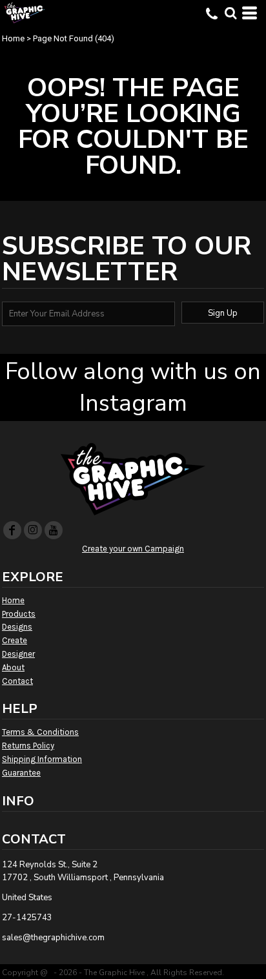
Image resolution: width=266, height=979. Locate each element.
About (13, 667)
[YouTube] (54, 530)
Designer (18, 654)
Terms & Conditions (40, 732)
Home (13, 38)
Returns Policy (28, 745)
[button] (230, 12)
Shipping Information (42, 759)
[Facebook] (12, 530)
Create (14, 640)
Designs (17, 627)
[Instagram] (33, 530)
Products (19, 614)
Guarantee (21, 773)
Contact (17, 681)
